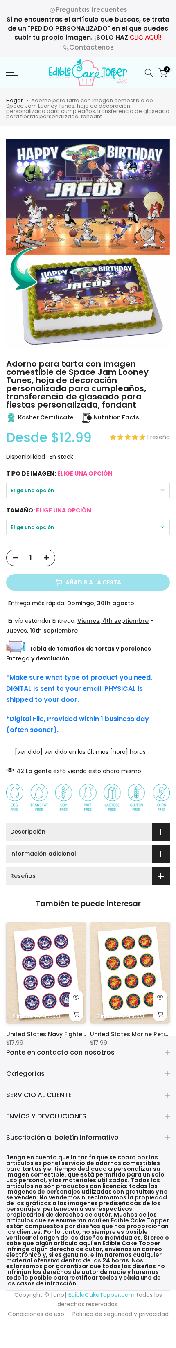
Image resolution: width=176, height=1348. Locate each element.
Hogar (14, 100)
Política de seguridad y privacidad (120, 1314)
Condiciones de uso (36, 1314)
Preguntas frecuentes (91, 9)
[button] (128, 437)
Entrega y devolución (37, 658)
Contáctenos (91, 47)
